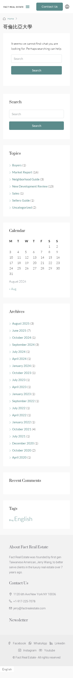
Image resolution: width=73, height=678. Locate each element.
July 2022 (19, 408)
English (23, 518)
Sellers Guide (21, 200)
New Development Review (29, 186)
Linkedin (59, 643)
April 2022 (19, 415)
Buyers (17, 165)
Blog (11, 520)
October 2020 (21, 450)
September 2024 (23, 344)
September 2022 (23, 401)
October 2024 (21, 337)
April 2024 (19, 358)
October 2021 (21, 429)
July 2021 (19, 436)
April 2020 (19, 457)
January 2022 (21, 422)
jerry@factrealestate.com (29, 608)
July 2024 (19, 351)
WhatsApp (40, 643)
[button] (28, 7)
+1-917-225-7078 (24, 601)
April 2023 (19, 387)
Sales (15, 193)
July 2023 (19, 380)
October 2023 (21, 373)
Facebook (19, 643)
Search (36, 70)
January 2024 (21, 365)
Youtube (49, 650)
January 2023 (21, 394)
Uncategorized (22, 207)
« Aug (12, 289)
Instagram (29, 650)
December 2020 (23, 443)
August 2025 (21, 323)
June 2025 (19, 330)
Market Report (22, 172)
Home (11, 18)
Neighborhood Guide (26, 179)
